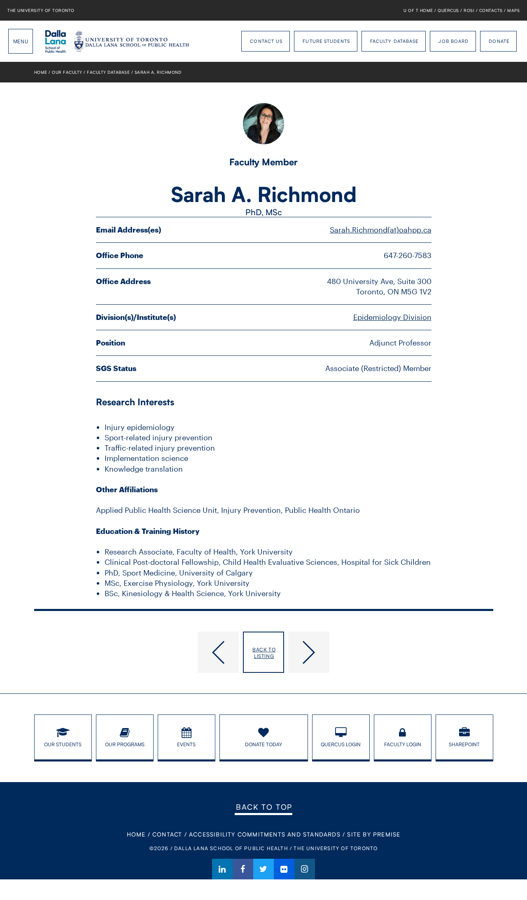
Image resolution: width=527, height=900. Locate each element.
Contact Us (266, 41)
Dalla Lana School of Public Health (55, 41)
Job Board (453, 41)
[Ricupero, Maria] (390, 652)
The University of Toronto (41, 10)
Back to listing (263, 652)
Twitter (263, 869)
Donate (499, 41)
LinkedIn (222, 869)
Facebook (243, 869)
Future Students (326, 41)
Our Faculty (67, 72)
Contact (167, 834)
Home (40, 72)
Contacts (491, 10)
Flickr (284, 869)
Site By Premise (373, 834)
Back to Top (264, 806)
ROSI (469, 10)
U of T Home (418, 10)
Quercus (448, 10)
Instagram (304, 869)
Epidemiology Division (392, 317)
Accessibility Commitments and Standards (264, 834)
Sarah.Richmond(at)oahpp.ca (380, 229)
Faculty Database (394, 41)
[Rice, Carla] (136, 652)
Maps (513, 10)
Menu (20, 41)
